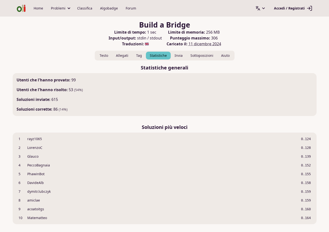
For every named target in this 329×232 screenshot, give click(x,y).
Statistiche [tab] (158, 55)
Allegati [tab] (122, 55)
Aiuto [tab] (225, 55)
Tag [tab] (139, 55)
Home (38, 8)
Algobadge (109, 8)
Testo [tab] (104, 55)
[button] (60, 8)
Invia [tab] (179, 55)
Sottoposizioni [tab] (201, 55)
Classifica (84, 8)
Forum (131, 8)
